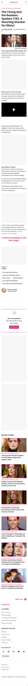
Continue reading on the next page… (14, 239)
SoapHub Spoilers (17, 278)
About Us (3, 632)
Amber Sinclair (7, 29)
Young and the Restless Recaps (10, 506)
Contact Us (4, 642)
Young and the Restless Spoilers (11, 275)
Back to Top (19, 599)
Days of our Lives (6, 612)
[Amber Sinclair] (4, 290)
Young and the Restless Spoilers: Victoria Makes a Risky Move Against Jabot (12, 458)
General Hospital (6, 615)
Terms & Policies (5, 640)
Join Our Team (5, 634)
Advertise (4, 637)
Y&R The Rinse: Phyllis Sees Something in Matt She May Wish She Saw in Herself (12, 510)
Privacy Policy (4, 664)
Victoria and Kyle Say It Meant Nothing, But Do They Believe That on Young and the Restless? (13, 562)
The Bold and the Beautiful (8, 620)
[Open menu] (2, 2)
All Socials (5, 656)
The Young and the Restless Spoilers (12, 283)
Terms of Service (5, 667)
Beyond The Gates (6, 623)
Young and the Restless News (9, 532)
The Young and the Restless (10, 272)
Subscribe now (14, 327)
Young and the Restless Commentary (11, 558)
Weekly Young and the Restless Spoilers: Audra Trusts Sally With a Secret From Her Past (13, 484)
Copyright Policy (5, 669)
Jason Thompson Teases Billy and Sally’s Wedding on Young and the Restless (13, 536)
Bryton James (6, 278)
